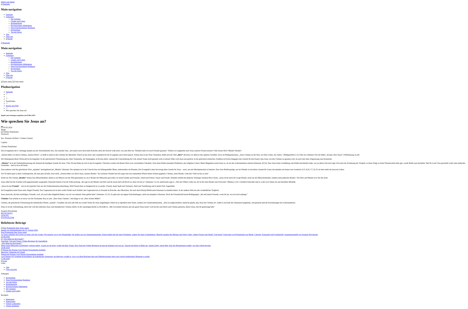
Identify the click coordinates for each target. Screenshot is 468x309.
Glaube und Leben (18, 21)
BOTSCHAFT (7, 213)
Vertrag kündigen (12, 306)
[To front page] (4, 261)
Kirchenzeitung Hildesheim (21, 26)
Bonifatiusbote (16, 23)
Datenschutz (10, 301)
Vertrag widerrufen (13, 304)
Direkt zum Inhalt (8, 2)
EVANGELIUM (7, 218)
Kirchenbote (15, 30)
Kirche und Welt (12, 106)
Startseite (9, 15)
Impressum (10, 299)
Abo (7, 34)
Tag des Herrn (16, 32)
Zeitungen (10, 17)
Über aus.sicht (11, 269)
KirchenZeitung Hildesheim (16, 287)
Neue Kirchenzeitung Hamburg (23, 28)
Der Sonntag (15, 19)
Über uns (9, 37)
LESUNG (5, 215)
